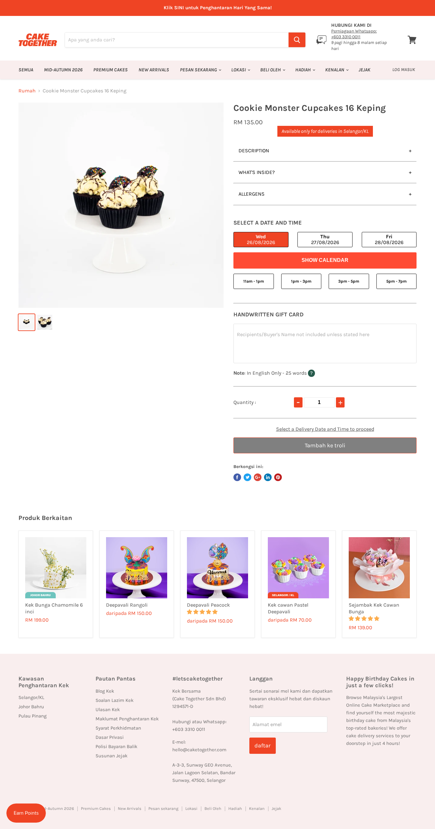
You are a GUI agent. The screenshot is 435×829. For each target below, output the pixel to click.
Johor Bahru (31, 707)
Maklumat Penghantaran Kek (127, 719)
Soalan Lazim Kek (114, 700)
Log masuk (403, 69)
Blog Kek (105, 691)
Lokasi (239, 70)
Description (254, 151)
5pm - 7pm (396, 281)
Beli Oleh (271, 70)
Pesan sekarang (199, 70)
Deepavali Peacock (208, 605)
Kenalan (335, 70)
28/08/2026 (389, 239)
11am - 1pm (253, 281)
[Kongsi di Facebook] (237, 477)
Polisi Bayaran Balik (116, 746)
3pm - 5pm (348, 281)
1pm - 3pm (301, 281)
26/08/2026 (261, 239)
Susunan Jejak (111, 756)
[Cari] (297, 39)
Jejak (364, 70)
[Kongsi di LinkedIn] (268, 477)
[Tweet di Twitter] (247, 477)
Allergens (252, 194)
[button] (203, 612)
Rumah (27, 91)
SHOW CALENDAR (325, 260)
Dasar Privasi (110, 737)
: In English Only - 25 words (285, 373)
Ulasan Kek (108, 709)
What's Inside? (257, 172)
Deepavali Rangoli (127, 605)
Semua (25, 70)
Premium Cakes (110, 70)
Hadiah (303, 70)
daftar (262, 745)
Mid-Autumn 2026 (63, 70)
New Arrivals (154, 70)
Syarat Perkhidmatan (118, 728)
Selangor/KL (31, 697)
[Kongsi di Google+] (257, 477)
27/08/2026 (325, 239)
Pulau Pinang (32, 716)
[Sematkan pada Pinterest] (278, 477)
